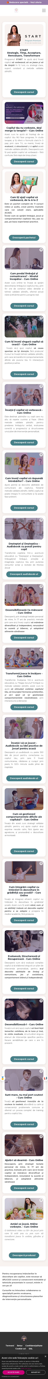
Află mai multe (26, 1368)
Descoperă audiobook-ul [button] (24, 574)
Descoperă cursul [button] (24, 92)
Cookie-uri (20, 1349)
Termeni (10, 1346)
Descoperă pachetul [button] (24, 237)
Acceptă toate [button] (13, 1372)
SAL (31, 1349)
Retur (19, 1346)
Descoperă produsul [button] (24, 1255)
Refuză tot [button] (35, 1372)
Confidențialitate (33, 1346)
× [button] (45, 1356)
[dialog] (24, 1366)
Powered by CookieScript (10, 1376)
